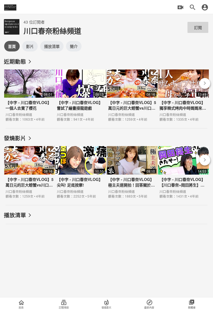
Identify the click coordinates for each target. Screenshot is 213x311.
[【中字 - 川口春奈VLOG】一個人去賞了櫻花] (29, 94)
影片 (30, 46)
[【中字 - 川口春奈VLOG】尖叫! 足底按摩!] (80, 171)
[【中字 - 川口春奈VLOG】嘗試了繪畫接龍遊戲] (80, 94)
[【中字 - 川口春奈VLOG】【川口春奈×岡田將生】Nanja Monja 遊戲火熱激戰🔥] (183, 171)
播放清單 (52, 46)
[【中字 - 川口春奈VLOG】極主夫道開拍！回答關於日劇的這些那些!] (132, 171)
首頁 (12, 46)
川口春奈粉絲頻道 (19, 114)
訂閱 (198, 27)
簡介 (74, 46)
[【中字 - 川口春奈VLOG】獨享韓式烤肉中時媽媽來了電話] (183, 94)
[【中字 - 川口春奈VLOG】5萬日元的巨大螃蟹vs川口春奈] (132, 94)
